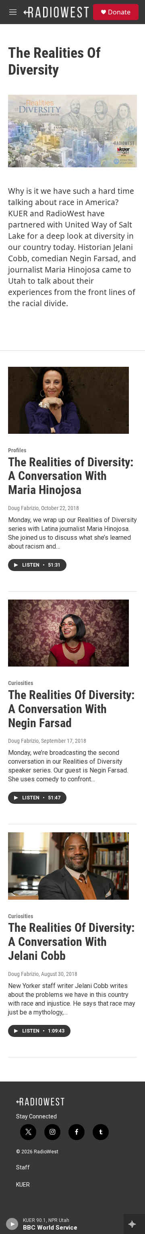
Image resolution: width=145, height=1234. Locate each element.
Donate (119, 12)
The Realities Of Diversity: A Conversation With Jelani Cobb (71, 942)
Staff (23, 1168)
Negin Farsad (94, 258)
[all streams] (134, 1224)
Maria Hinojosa (72, 269)
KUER (23, 1185)
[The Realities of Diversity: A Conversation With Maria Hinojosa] (68, 400)
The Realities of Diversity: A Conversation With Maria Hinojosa (70, 476)
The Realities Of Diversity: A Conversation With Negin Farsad (71, 709)
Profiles (17, 450)
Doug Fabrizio (23, 508)
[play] (12, 1224)
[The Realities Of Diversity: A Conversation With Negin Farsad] (68, 633)
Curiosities (20, 683)
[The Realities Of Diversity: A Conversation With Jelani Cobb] (68, 865)
